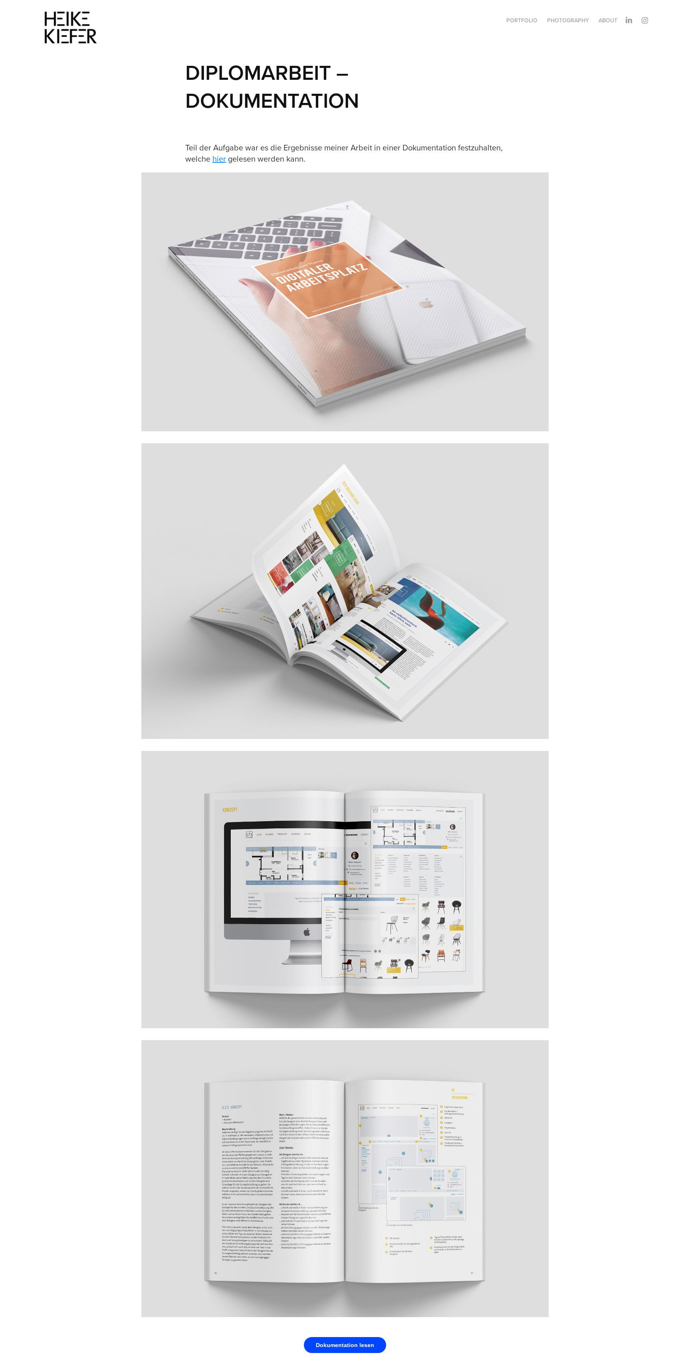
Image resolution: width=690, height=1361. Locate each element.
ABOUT (608, 20)
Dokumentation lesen (345, 1345)
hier (219, 158)
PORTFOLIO (521, 20)
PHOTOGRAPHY (568, 20)
